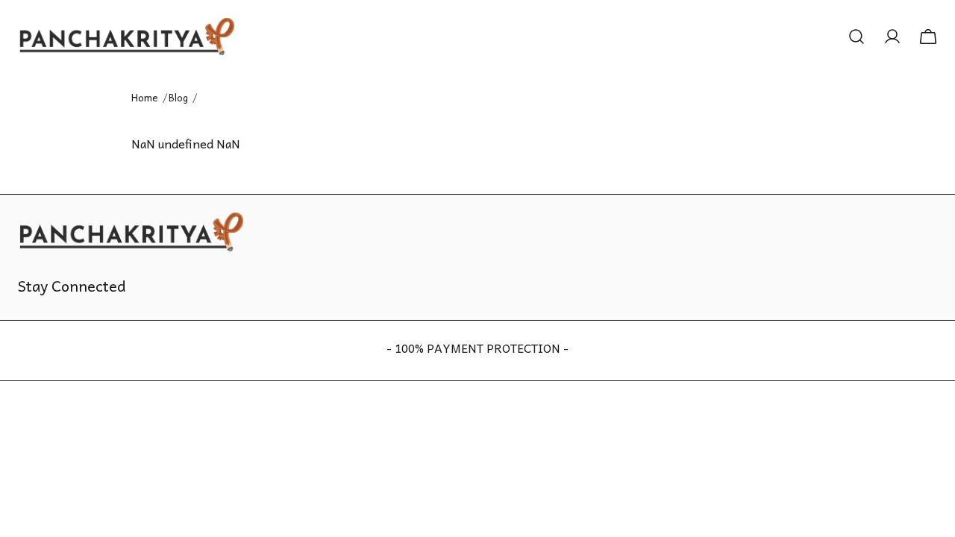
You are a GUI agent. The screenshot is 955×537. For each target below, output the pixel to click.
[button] (856, 36)
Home (144, 97)
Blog (178, 97)
